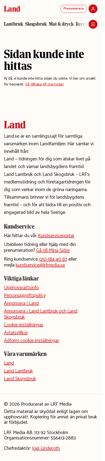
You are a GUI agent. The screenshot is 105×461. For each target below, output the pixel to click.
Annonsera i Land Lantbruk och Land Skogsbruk (40, 314)
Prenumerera (73, 9)
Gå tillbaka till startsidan (44, 84)
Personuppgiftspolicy (25, 295)
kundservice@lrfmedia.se (40, 265)
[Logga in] (93, 8)
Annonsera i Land (21, 303)
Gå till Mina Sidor (53, 250)
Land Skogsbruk (20, 379)
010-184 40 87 (53, 259)
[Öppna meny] (93, 24)
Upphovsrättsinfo (21, 288)
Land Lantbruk (18, 371)
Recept (83, 24)
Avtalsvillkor (16, 333)
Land (9, 363)
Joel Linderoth (46, 448)
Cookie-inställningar (23, 325)
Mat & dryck (61, 24)
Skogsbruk (36, 24)
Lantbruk (13, 24)
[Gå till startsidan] (12, 9)
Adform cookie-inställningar (31, 341)
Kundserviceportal (56, 236)
